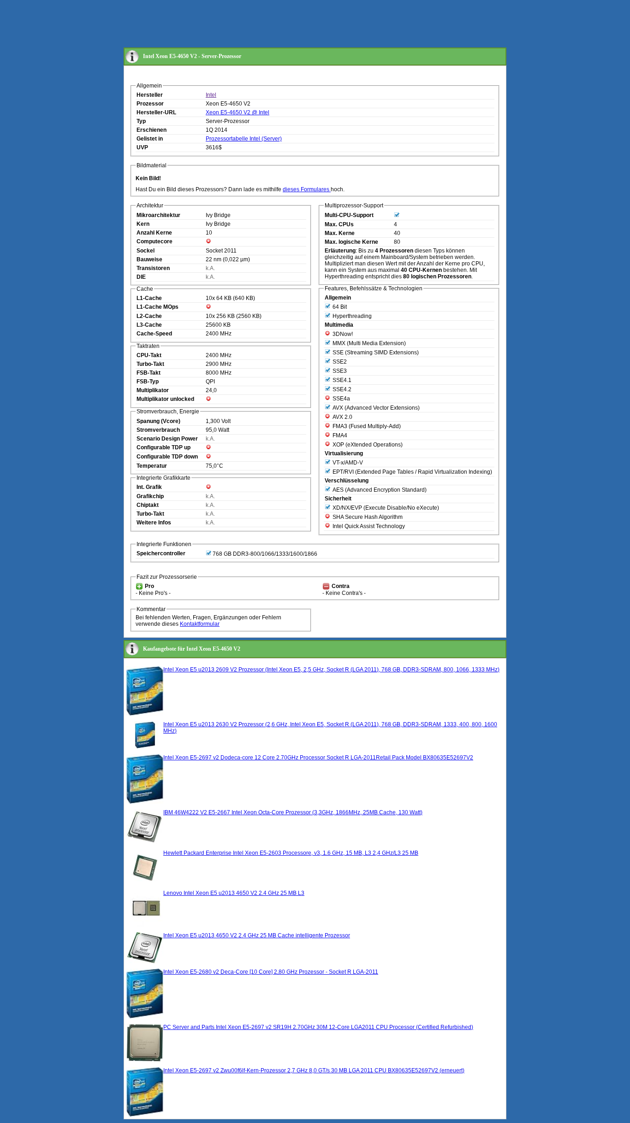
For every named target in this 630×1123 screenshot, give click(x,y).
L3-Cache (149, 325)
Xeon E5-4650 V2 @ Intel (237, 112)
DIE (141, 277)
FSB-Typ (148, 381)
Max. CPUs (339, 224)
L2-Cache (149, 316)
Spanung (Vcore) (158, 421)
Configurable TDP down (167, 456)
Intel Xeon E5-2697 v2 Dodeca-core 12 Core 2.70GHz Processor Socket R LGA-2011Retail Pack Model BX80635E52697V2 (318, 757)
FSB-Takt (148, 373)
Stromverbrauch (158, 430)
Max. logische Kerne (351, 242)
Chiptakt (148, 505)
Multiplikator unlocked (165, 399)
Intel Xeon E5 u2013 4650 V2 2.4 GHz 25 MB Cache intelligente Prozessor (256, 935)
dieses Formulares (307, 189)
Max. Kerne (340, 233)
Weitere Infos (154, 522)
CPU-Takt (149, 355)
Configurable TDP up (163, 447)
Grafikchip (150, 496)
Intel (211, 95)
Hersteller (150, 95)
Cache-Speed (154, 333)
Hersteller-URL (156, 112)
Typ (141, 121)
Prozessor (150, 103)
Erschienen (151, 130)
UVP (142, 147)
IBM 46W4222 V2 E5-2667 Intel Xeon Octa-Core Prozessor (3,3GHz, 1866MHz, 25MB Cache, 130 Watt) (292, 812)
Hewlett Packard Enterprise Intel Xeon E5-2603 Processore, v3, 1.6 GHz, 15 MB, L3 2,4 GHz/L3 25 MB (290, 853)
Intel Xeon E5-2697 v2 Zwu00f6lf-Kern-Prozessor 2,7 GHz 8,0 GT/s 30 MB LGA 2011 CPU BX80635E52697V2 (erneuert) (313, 1070)
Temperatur (152, 466)
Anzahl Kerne (154, 232)
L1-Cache (149, 298)
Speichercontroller (161, 553)
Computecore (154, 241)
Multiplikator (153, 390)
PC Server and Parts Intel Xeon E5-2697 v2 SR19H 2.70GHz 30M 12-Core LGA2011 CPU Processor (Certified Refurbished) (318, 1027)
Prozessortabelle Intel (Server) (244, 138)
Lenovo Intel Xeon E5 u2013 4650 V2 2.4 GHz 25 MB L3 (233, 893)
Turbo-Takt (150, 364)
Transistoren (153, 268)
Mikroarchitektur (158, 215)
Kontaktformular (200, 624)
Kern (143, 224)
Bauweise (149, 259)
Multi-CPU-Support (349, 215)
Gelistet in (150, 138)
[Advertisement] (291, 24)
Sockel (146, 250)
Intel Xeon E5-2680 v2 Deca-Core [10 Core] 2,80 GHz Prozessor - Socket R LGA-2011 (270, 972)
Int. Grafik (149, 487)
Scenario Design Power (167, 438)
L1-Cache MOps (157, 307)
